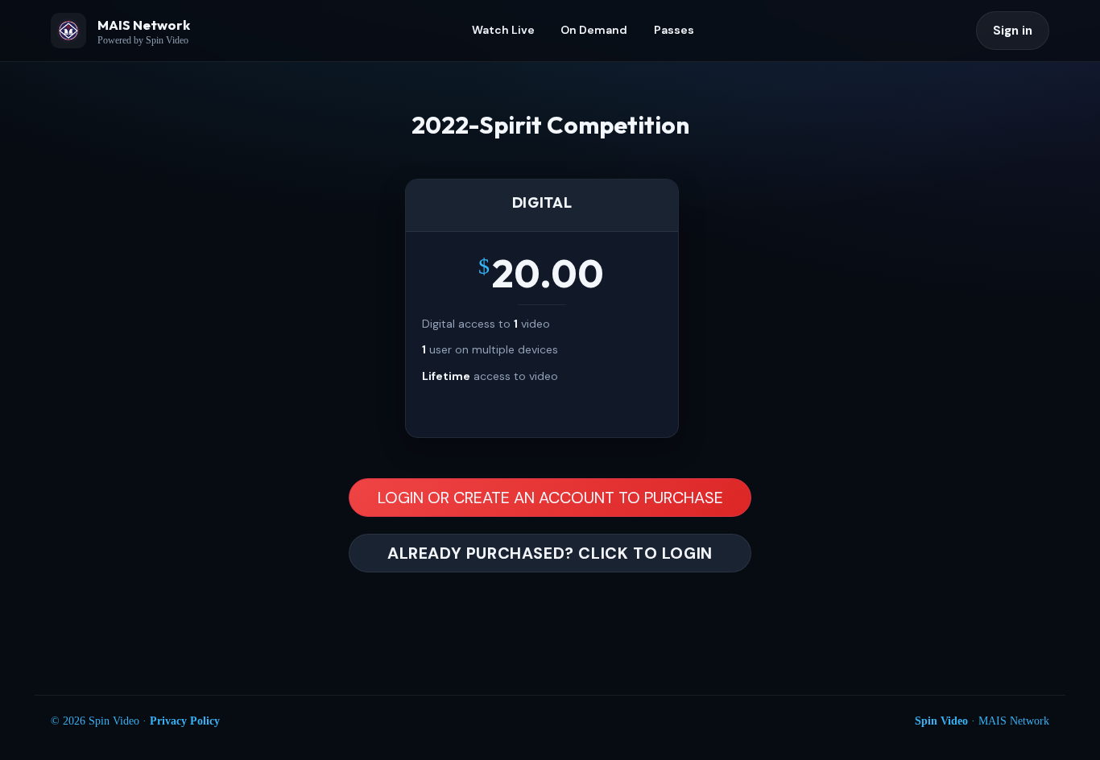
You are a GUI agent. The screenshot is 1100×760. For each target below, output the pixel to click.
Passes (674, 30)
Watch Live (503, 30)
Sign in (1012, 31)
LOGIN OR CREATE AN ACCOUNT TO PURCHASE (550, 497)
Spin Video (941, 721)
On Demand (593, 30)
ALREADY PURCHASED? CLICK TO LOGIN (550, 553)
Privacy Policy (185, 721)
